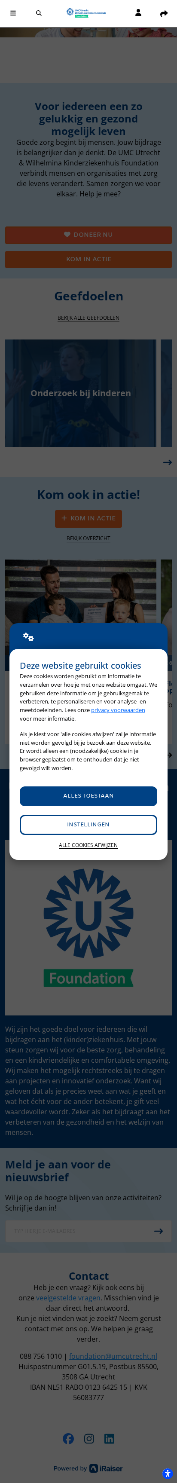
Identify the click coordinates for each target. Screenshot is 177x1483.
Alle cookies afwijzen (88, 845)
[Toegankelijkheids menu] (167, 1473)
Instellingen (88, 825)
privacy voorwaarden (118, 710)
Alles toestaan (88, 796)
